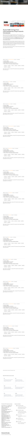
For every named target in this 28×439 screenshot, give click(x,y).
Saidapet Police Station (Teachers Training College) (6, 423)
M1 (15, 385)
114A (22, 418)
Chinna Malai (4, 410)
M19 (4, 385)
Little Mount (3, 414)
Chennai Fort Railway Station (6, 409)
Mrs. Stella (19, 418)
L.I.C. (7, 413)
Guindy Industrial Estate (5, 412)
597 (22, 405)
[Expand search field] (25, 2)
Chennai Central (4, 408)
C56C (16, 393)
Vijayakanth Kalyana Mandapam (6, 427)
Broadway (10, 405)
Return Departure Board (14, 63)
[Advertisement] (14, 12)
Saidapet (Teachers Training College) (5, 419)
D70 (4, 393)
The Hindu (3, 426)
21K (15, 378)
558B (8, 60)
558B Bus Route (17, 37)
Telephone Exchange (5, 424)
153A (22, 410)
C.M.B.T (3, 406)
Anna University (4, 405)
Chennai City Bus (5, 1)
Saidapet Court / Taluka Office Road (5, 421)
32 (4, 378)
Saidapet (9, 417)
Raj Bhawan (3, 417)
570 (20, 421)
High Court (3, 413)
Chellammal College (5, 407)
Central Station (8, 406)
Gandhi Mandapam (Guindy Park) (6, 411)
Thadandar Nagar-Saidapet (6, 425)
